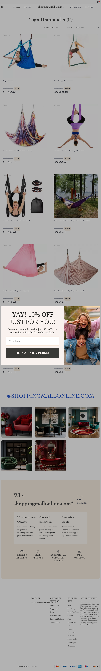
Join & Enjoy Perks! (33, 352)
